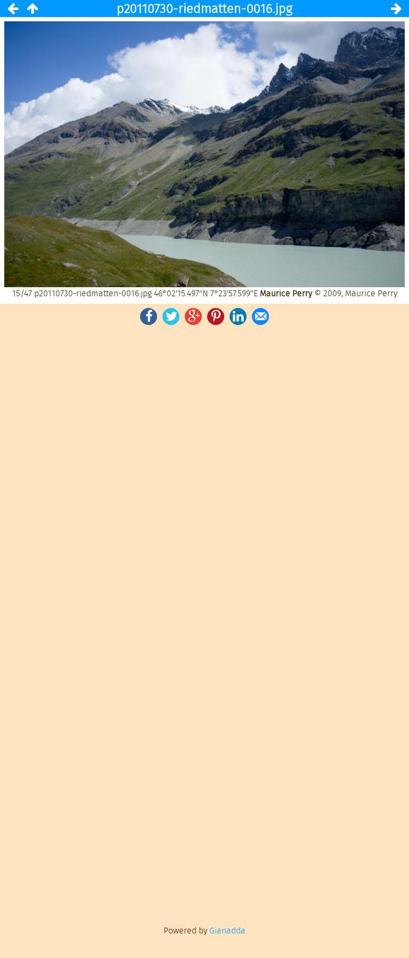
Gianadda (227, 930)
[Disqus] (204, 475)
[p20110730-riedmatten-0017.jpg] (396, 8)
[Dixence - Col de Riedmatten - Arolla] (31, 8)
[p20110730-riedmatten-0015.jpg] (12, 8)
